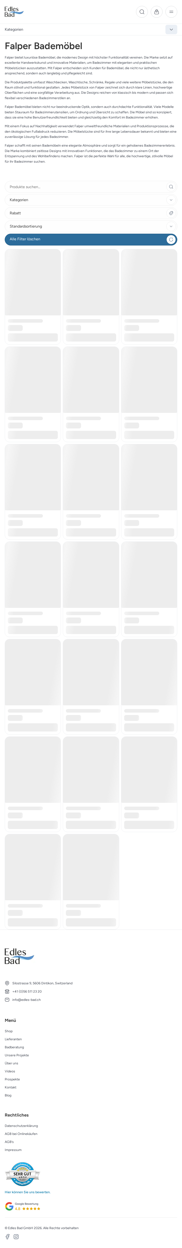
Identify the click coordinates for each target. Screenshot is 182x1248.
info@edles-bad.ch (26, 1000)
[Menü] (171, 12)
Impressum (13, 1150)
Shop (9, 1031)
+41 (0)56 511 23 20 (27, 992)
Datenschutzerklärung (21, 1126)
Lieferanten (13, 1039)
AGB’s (9, 1142)
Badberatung (14, 1047)
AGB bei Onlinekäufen (21, 1134)
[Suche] (142, 12)
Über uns (11, 1063)
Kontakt (10, 1087)
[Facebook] (7, 1237)
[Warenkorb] (157, 12)
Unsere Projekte (17, 1055)
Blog (8, 1095)
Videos (10, 1071)
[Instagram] (16, 1237)
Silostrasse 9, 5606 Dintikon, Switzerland (42, 983)
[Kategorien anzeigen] (171, 29)
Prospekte (12, 1079)
